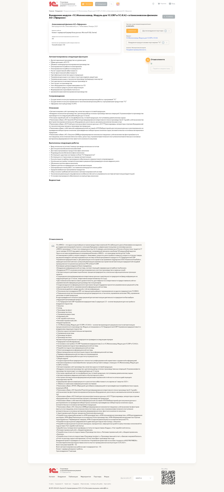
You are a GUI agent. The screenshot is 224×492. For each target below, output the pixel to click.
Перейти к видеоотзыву (161, 69)
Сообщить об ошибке (96, 484)
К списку (170, 17)
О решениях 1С (59, 484)
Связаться (132, 31)
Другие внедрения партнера (154, 31)
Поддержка (76, 484)
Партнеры (97, 477)
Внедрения (58, 11)
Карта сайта (107, 484)
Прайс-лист (67, 484)
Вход (173, 3)
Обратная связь (84, 484)
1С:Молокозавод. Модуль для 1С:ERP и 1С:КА (142, 38)
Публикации (73, 477)
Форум (106, 477)
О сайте (51, 484)
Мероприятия (86, 477)
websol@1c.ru (104, 488)
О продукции (101, 4)
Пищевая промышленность (136, 50)
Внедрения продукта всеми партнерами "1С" (146, 42)
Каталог (52, 477)
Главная (51, 11)
